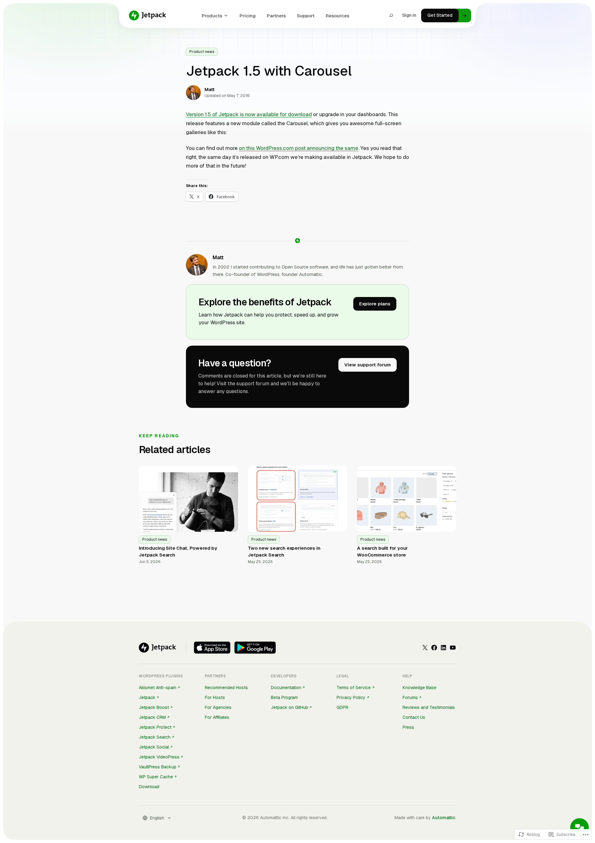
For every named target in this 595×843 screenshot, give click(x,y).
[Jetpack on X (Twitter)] (424, 647)
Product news (201, 51)
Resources (337, 16)
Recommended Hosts (226, 687)
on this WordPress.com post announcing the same (298, 148)
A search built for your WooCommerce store (382, 551)
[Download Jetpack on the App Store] (212, 647)
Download (149, 786)
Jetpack (147, 697)
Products (212, 16)
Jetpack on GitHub (289, 707)
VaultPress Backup (157, 767)
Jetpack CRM (152, 717)
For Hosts (215, 697)
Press (408, 727)
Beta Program (284, 697)
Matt (218, 257)
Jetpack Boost (154, 707)
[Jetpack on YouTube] (452, 647)
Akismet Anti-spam (157, 687)
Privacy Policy (351, 697)
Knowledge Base (419, 687)
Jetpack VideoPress (159, 757)
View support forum (367, 365)
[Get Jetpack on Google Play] (255, 647)
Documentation (286, 687)
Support (306, 16)
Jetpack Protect (155, 727)
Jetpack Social (154, 747)
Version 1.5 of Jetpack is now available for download (249, 114)
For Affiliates (217, 717)
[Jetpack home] (147, 15)
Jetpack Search (154, 737)
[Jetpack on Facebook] (434, 647)
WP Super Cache (156, 777)
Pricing (248, 16)
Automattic (443, 817)
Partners (276, 16)
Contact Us (414, 717)
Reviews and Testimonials (429, 707)
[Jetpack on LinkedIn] (443, 647)
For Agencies (218, 707)
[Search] (391, 15)
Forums (410, 697)
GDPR (342, 707)
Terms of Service (354, 687)
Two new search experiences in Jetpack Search (284, 551)
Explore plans (374, 304)
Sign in (409, 15)
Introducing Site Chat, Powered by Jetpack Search (178, 551)
